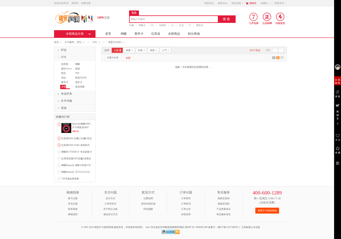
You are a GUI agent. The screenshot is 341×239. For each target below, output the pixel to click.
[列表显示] (273, 58)
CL (172, 25)
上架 (116, 50)
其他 (64, 107)
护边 (64, 50)
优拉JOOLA (64, 79)
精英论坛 (222, 3)
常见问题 (73, 203)
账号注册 (73, 198)
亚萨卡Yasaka (78, 84)
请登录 (75, 3)
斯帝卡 (139, 33)
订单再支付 (110, 203)
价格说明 (186, 214)
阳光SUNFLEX (65, 75)
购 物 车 (337, 117)
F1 (190, 25)
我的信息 (236, 3)
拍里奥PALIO (64, 66)
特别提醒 (148, 209)
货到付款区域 (148, 203)
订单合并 (186, 209)
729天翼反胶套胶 (70, 178)
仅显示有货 (113, 57)
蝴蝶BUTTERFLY (81, 66)
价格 (140, 50)
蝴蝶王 (142, 25)
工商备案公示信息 (250, 227)
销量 (128, 50)
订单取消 (186, 203)
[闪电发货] (280, 18)
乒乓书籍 (66, 100)
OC (152, 25)
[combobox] (174, 19)
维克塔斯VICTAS (79, 88)
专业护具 (66, 93)
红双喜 (155, 33)
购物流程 (73, 214)
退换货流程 (224, 203)
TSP (77, 73)
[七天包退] (254, 18)
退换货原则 (224, 198)
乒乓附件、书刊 (73, 42)
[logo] (74, 16)
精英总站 (209, 3)
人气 (164, 50)
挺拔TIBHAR (78, 70)
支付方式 (110, 198)
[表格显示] (278, 58)
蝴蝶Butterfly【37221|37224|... (76, 172)
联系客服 (73, 209)
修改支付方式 (110, 214)
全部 (128, 58)
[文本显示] (282, 58)
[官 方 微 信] (337, 162)
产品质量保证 (223, 209)
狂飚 (131, 25)
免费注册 (86, 3)
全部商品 (174, 33)
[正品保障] (102, 17)
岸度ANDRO (115, 42)
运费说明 (148, 198)
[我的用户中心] (337, 66)
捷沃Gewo (66, 68)
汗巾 (94, 42)
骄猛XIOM (80, 77)
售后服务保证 (223, 214)
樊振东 (199, 25)
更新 (152, 50)
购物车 (253, 3)
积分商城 (194, 33)
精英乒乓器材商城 (267, 210)
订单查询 (186, 198)
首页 (108, 33)
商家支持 (279, 3)
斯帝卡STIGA (64, 84)
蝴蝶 (124, 33)
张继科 (162, 25)
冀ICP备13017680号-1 (229, 227)
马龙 (181, 25)
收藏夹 (264, 3)
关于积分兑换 (110, 209)
